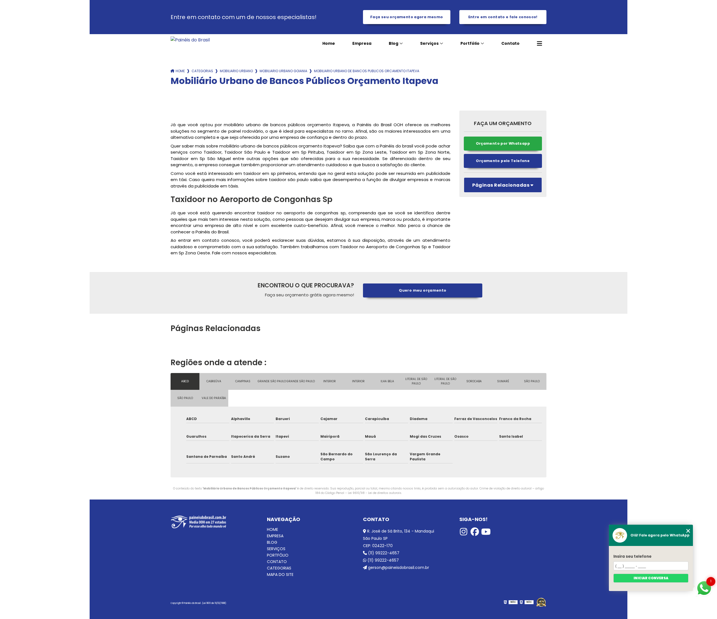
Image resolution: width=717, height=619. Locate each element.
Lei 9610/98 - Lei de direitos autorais (374, 493)
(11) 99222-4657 (383, 553)
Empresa (361, 43)
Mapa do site (280, 575)
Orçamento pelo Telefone (503, 160)
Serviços (429, 43)
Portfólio (469, 43)
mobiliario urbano (236, 71)
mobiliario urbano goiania (283, 71)
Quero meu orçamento (422, 290)
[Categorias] (539, 43)
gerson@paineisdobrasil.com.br (398, 567)
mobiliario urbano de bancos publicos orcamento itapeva (366, 71)
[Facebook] (475, 531)
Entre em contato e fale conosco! (502, 17)
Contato (510, 43)
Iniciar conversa (651, 578)
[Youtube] (486, 531)
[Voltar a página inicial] (209, 39)
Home (328, 43)
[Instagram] (463, 531)
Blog (393, 43)
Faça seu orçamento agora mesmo (406, 17)
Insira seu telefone (632, 556)
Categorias (202, 71)
